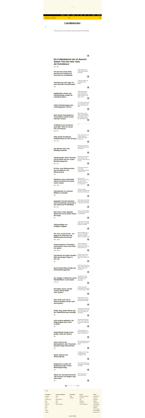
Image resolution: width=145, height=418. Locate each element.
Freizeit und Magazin (60, 394)
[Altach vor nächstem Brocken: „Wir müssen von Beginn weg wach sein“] (84, 377)
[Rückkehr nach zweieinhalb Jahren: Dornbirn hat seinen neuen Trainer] (84, 182)
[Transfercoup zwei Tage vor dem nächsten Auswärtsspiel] (84, 84)
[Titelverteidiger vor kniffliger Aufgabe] (84, 225)
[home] (73, 18)
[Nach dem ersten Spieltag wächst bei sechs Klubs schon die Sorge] (84, 214)
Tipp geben (53, 17)
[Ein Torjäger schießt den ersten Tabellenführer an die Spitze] (84, 279)
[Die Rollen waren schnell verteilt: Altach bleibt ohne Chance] (84, 290)
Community (72, 394)
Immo (85, 15)
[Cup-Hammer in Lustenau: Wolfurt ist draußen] (84, 193)
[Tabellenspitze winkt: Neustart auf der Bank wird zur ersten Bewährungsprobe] (84, 160)
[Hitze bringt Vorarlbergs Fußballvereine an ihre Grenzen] (84, 138)
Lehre (81, 15)
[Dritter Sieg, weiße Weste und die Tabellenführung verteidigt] (84, 312)
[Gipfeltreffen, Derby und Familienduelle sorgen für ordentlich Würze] (84, 95)
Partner (95, 394)
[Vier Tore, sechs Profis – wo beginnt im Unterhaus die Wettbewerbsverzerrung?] (84, 236)
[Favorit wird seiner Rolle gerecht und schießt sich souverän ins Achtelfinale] (84, 73)
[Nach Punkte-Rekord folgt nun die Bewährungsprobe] (84, 269)
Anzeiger (93, 15)
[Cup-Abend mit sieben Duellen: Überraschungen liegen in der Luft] (84, 258)
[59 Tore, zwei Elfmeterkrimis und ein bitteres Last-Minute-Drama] (84, 171)
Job (77, 15)
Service (81, 394)
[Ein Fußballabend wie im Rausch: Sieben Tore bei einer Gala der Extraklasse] (72, 43)
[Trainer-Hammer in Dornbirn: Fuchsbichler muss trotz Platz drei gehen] (84, 247)
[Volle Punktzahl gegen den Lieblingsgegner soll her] (84, 106)
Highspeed (63, 15)
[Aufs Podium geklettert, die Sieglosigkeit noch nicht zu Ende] (84, 323)
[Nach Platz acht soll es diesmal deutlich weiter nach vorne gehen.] (84, 301)
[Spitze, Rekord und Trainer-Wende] (84, 355)
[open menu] (100, 17)
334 (77, 385)
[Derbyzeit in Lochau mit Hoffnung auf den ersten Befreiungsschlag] (84, 366)
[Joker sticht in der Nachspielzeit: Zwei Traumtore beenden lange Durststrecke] (84, 345)
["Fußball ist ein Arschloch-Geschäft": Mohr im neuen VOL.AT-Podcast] (84, 127)
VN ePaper (99, 15)
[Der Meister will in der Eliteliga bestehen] (84, 149)
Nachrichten (48, 394)
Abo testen (47, 17)
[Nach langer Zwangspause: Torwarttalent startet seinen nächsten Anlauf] (84, 117)
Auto (89, 15)
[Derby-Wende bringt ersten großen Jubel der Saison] (84, 334)
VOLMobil (73, 15)
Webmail (68, 15)
